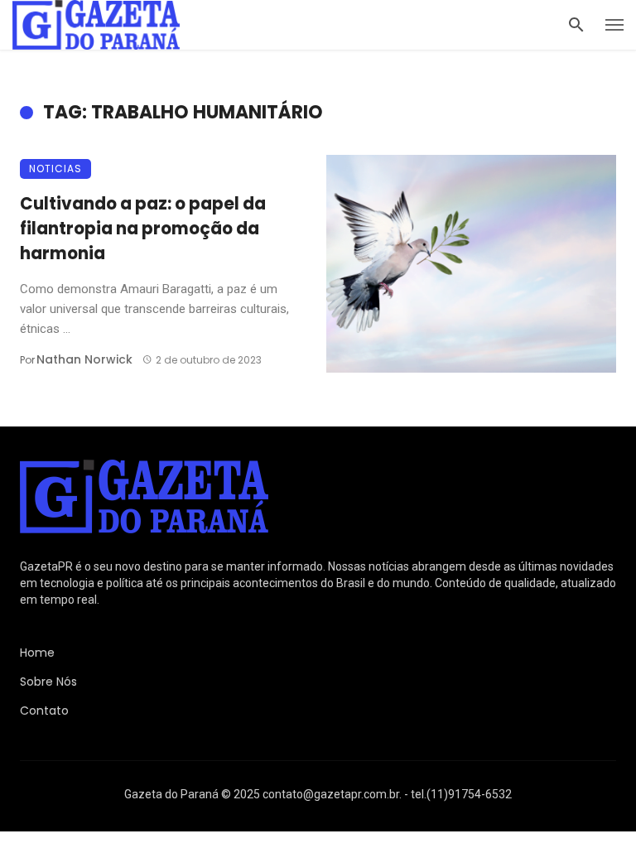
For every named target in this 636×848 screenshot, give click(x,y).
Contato (44, 710)
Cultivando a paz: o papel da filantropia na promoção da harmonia (143, 228)
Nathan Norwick (84, 359)
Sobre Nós (48, 681)
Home (37, 652)
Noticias (55, 168)
